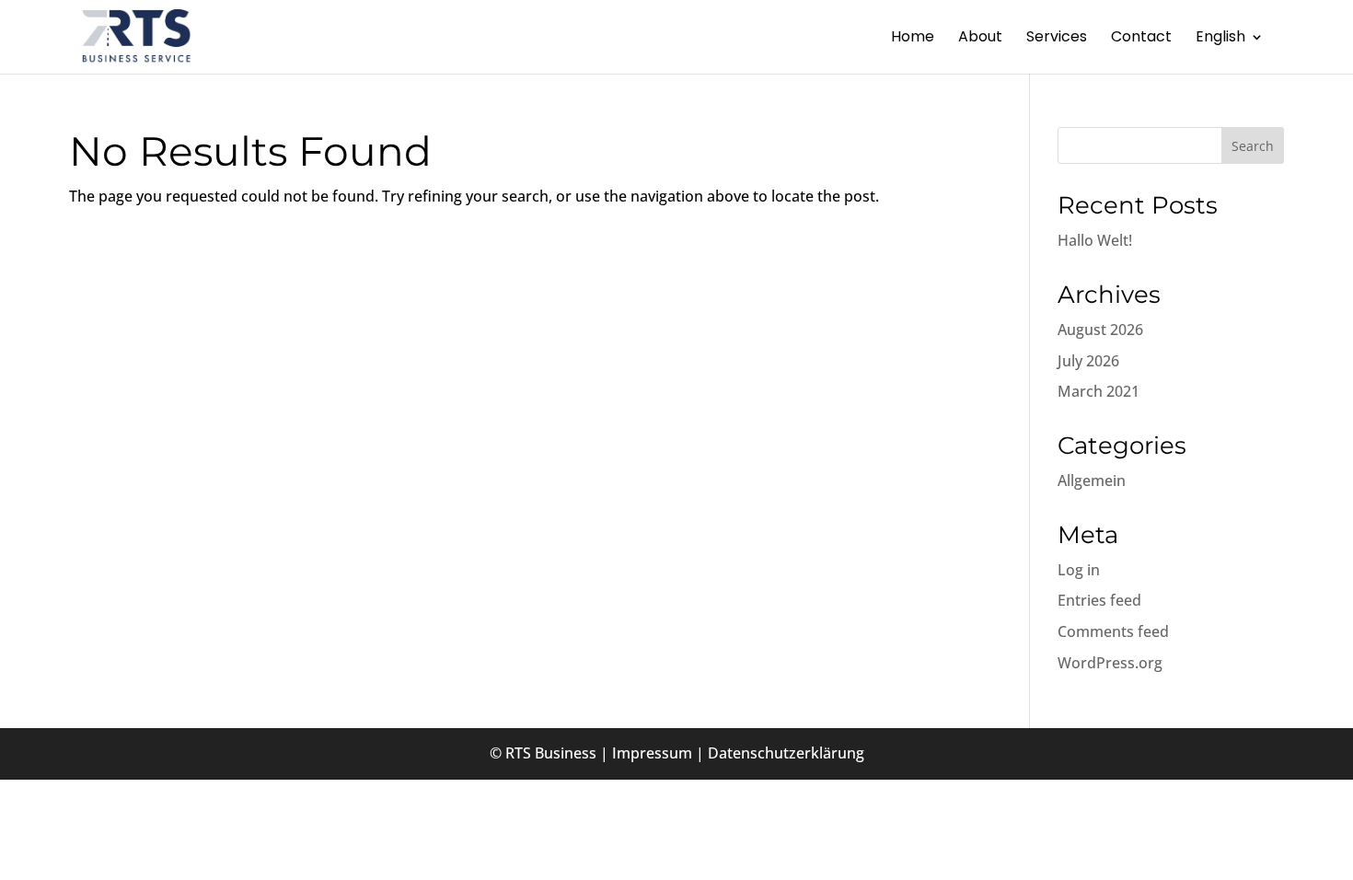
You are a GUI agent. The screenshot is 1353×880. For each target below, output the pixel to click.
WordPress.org (1110, 663)
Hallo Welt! (1095, 240)
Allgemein (1092, 480)
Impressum (652, 753)
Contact (1141, 38)
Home (912, 38)
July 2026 (1088, 361)
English (1220, 38)
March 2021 (1098, 391)
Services (1056, 38)
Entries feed (1099, 600)
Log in (1079, 570)
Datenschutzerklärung (786, 753)
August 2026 (1100, 329)
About (980, 38)
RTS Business (550, 753)
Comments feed (1113, 631)
